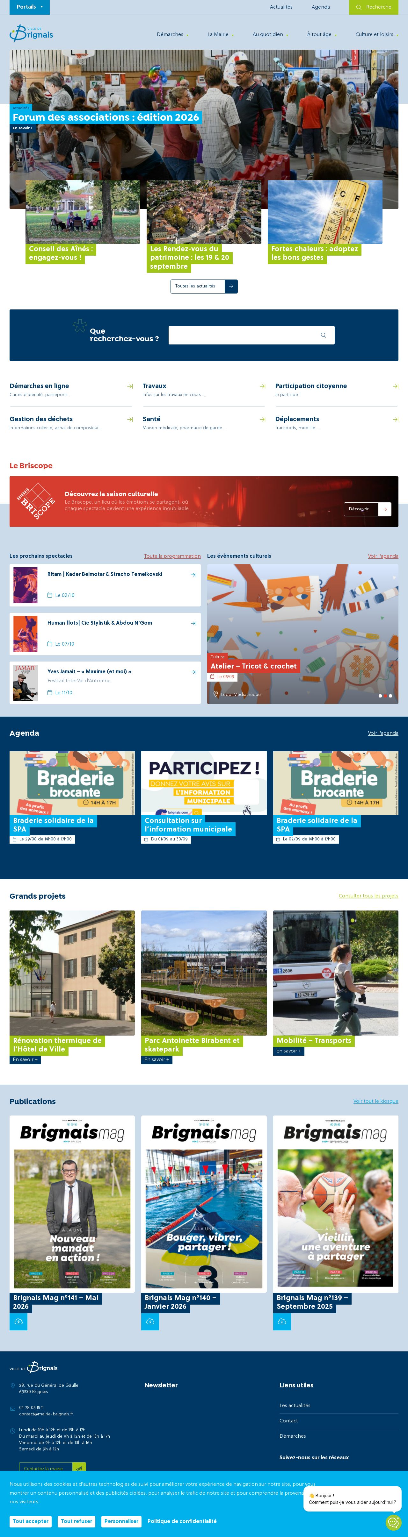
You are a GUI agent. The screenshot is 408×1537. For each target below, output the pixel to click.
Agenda (321, 7)
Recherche (378, 7)
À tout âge (319, 35)
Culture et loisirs (374, 35)
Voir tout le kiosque (375, 1101)
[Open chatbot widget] (394, 1523)
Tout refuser (76, 1522)
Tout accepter (30, 1522)
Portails (26, 7)
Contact (289, 1421)
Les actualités (295, 1406)
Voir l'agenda (383, 556)
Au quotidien (268, 35)
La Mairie (218, 35)
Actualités (281, 7)
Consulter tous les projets (368, 896)
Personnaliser (121, 1522)
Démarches (170, 35)
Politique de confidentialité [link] (182, 1521)
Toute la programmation (172, 556)
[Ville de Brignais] (31, 33)
